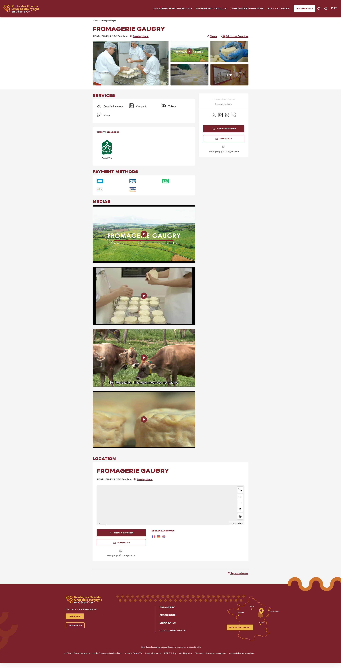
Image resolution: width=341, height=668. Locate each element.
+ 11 (229, 75)
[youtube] (144, 234)
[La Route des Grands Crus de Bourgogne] (21, 9)
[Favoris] (319, 8)
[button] (173, 8)
